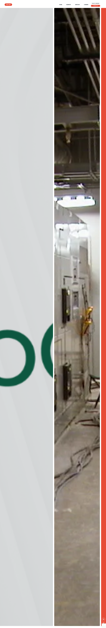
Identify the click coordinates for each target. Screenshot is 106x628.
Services (77, 4)
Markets (68, 4)
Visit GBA (8, 4)
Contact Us (95, 5)
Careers (86, 4)
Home (60, 4)
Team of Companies (95, 3)
